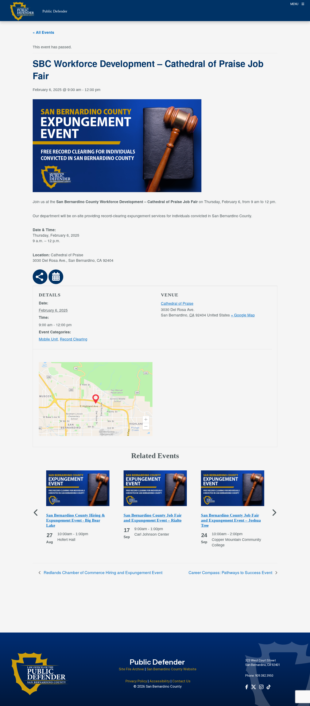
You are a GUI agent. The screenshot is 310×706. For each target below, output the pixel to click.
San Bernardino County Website (171, 669)
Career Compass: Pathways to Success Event (231, 572)
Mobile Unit (48, 339)
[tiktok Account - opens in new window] (269, 686)
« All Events (43, 32)
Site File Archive (131, 669)
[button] (146, 419)
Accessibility (160, 681)
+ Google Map (243, 315)
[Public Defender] (40, 673)
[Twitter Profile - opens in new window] (253, 687)
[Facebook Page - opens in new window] (246, 686)
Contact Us (181, 681)
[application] (95, 399)
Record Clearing (73, 339)
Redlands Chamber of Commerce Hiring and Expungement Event (102, 572)
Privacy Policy (136, 681)
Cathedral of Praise (177, 303)
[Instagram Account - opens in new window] (261, 686)
